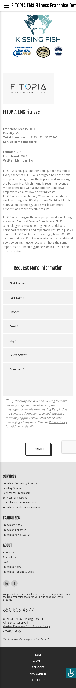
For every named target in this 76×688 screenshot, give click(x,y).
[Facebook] (14, 583)
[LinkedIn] (6, 583)
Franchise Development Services (21, 507)
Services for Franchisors (16, 493)
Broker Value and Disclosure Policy (26, 626)
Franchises (38, 673)
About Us (8, 552)
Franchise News (12, 566)
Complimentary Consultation (19, 502)
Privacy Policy (58, 422)
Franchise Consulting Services (20, 483)
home (38, 655)
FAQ (5, 562)
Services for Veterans (15, 497)
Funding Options (12, 488)
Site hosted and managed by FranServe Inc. (27, 639)
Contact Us (9, 557)
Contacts (38, 680)
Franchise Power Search (16, 534)
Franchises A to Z (13, 525)
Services (38, 667)
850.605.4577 (18, 609)
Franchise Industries (14, 530)
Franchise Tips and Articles (18, 571)
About (38, 661)
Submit (38, 449)
